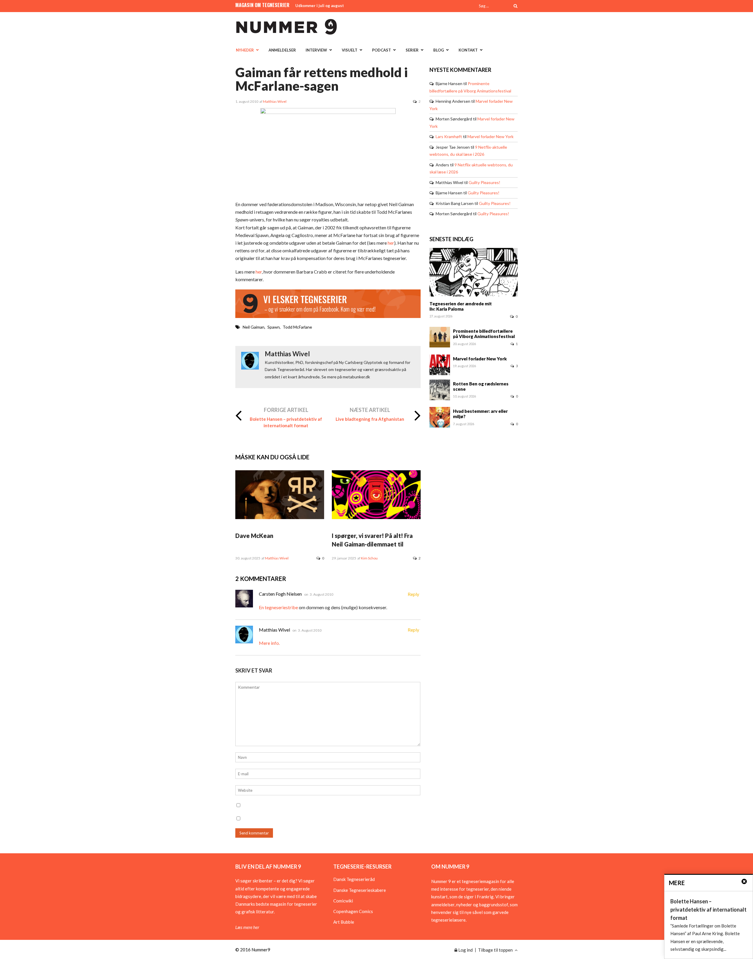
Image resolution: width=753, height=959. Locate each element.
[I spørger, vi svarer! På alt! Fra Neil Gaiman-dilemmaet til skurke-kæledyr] (376, 517)
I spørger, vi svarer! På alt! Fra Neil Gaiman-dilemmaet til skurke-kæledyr (372, 544)
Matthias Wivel (274, 101)
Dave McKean (254, 535)
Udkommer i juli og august (319, 5)
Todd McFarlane (297, 326)
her (391, 243)
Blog (438, 50)
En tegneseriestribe (278, 607)
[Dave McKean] (279, 517)
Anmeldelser (282, 50)
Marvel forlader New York (490, 136)
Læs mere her (247, 927)
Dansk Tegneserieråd (354, 879)
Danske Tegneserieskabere (359, 890)
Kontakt (468, 50)
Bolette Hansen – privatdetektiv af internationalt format (286, 422)
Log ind (465, 950)
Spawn (273, 326)
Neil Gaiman (253, 326)
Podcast (381, 50)
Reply (413, 594)
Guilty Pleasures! (484, 182)
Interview (316, 50)
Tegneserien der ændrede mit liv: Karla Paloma (460, 306)
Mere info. (269, 643)
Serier (412, 50)
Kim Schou (369, 558)
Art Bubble (343, 922)
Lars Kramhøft (449, 136)
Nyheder (245, 50)
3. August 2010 (321, 594)
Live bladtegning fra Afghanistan (370, 419)
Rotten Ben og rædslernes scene (481, 386)
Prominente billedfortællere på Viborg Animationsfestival (484, 333)
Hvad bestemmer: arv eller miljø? (480, 413)
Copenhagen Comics (353, 911)
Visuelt (349, 50)
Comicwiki (343, 900)
